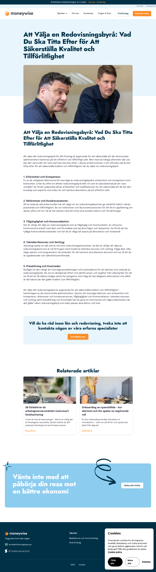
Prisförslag (123, 14)
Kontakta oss (78, 337)
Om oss (75, 13)
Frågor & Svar (104, 13)
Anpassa (146, 562)
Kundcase (88, 13)
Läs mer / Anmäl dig (96, 2)
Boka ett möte (142, 14)
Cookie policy (115, 552)
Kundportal (151, 6)
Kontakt (140, 6)
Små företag (75, 543)
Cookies (82, 565)
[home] (19, 13)
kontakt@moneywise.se (20, 545)
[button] (61, 13)
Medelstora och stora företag (83, 538)
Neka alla (130, 562)
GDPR (73, 565)
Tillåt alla (113, 562)
